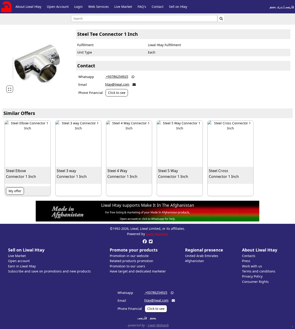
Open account (19, 261)
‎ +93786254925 (116, 76)
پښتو (273, 6)
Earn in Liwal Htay (22, 266)
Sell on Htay (178, 6)
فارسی (142, 317)
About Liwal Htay (28, 6)
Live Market (123, 6)
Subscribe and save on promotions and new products (49, 271)
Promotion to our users (127, 266)
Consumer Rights (255, 281)
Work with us (252, 266)
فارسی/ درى (285, 6)
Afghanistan (194, 261)
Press (246, 261)
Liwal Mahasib (157, 234)
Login (78, 6)
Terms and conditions (258, 271)
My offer (15, 191)
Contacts (248, 256)
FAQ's (142, 6)
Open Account (58, 6)
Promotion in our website (129, 256)
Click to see (116, 92)
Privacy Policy (252, 276)
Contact (157, 6)
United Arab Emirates (201, 256)
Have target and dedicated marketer (138, 271)
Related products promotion (131, 261)
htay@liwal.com (117, 84)
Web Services (98, 6)
